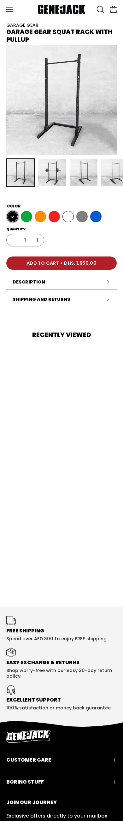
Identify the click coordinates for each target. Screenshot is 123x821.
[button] (99, 9)
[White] (68, 217)
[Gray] (82, 217)
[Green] (26, 217)
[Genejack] (61, 9)
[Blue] (96, 217)
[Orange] (40, 217)
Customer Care (28, 759)
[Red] (54, 217)
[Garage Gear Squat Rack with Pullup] (20, 172)
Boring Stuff (25, 781)
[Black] (12, 217)
